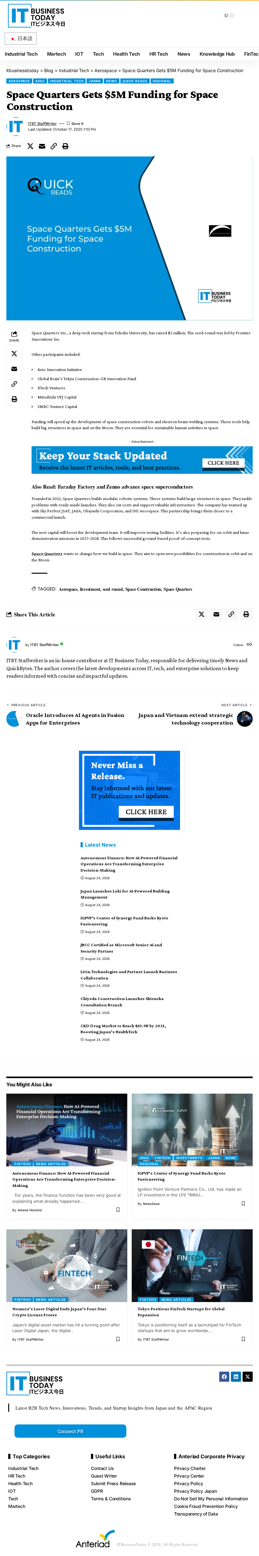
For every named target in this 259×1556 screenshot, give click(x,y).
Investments (189, 1158)
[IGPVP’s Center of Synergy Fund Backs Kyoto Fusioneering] (192, 1130)
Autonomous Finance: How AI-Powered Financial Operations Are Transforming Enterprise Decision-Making (129, 864)
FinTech (22, 1164)
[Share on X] (30, 146)
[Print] (65, 146)
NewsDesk (151, 1204)
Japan (95, 81)
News (111, 81)
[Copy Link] (53, 146)
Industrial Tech (67, 81)
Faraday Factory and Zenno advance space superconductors (125, 487)
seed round (113, 589)
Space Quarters (47, 553)
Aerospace (19, 81)
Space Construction (143, 589)
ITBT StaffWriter (42, 123)
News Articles (51, 1164)
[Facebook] (224, 1377)
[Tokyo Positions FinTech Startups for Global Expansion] (192, 1265)
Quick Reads (135, 81)
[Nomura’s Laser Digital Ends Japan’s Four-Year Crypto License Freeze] (66, 1265)
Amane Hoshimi (30, 1210)
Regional (162, 81)
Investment (90, 589)
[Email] (42, 146)
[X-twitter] (248, 1377)
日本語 (24, 38)
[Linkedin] (236, 1377)
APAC (40, 81)
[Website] (249, 645)
